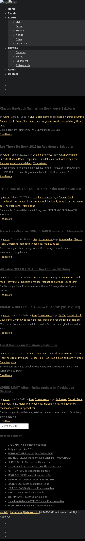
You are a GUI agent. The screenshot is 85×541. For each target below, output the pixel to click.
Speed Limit (71, 282)
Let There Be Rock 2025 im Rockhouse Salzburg (36, 146)
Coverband (6, 201)
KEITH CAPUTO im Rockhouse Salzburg (29, 471)
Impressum (16, 512)
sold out (76, 319)
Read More (6, 134)
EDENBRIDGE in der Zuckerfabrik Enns (28, 484)
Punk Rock (44, 358)
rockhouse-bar (51, 243)
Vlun (13, 362)
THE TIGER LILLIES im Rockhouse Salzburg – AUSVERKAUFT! (41, 457)
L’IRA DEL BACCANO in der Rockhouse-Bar (31, 488)
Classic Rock (7, 121)
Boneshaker (65, 239)
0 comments (43, 117)
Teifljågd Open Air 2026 (20, 449)
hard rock (34, 121)
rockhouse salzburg (64, 121)
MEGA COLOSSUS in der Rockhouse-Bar (29, 475)
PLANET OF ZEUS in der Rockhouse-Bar (29, 462)
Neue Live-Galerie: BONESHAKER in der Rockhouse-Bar (42, 231)
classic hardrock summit (70, 117)
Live (32, 117)
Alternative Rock (64, 353)
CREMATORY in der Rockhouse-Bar (27, 444)
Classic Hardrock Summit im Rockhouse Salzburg (37, 108)
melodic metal (51, 403)
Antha (6, 117)
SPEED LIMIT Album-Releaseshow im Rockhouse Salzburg (37, 389)
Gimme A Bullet (21, 319)
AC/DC (62, 315)
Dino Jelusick (46, 159)
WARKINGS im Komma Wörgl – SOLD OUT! (31, 479)
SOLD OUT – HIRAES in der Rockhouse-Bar (31, 505)
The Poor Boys (12, 206)
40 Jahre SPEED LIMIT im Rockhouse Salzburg (35, 269)
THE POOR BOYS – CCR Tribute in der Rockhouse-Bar (40, 189)
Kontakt (4, 512)
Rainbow (4, 163)
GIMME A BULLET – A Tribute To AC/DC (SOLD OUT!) (40, 307)
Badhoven (61, 399)
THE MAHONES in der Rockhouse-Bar (28, 497)
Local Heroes (30, 358)
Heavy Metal (12, 282)
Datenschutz (31, 512)
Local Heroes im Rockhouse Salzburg (28, 345)
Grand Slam (22, 121)
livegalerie (46, 121)
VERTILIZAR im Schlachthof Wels (26, 492)
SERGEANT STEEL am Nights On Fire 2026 (30, 453)
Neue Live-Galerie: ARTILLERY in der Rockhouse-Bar (36, 501)
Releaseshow (67, 403)
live (20, 358)
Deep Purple (31, 159)
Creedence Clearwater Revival (29, 201)
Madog (37, 282)
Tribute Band (40, 163)
